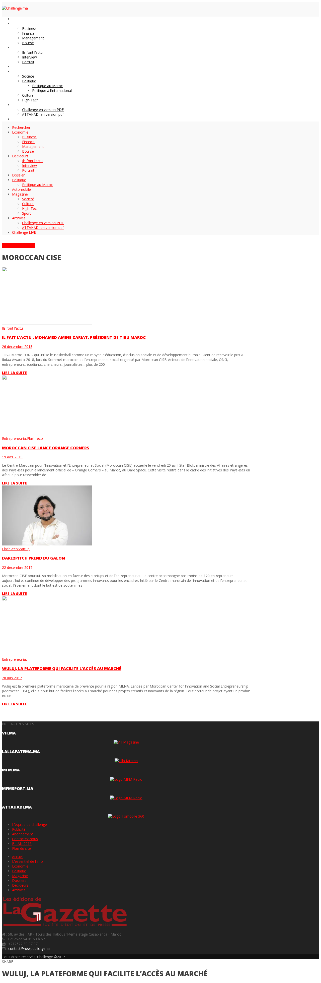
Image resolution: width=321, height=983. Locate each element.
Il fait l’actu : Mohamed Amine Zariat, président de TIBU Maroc (74, 337)
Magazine (20, 875)
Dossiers (19, 880)
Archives (19, 890)
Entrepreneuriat (14, 438)
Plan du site (21, 848)
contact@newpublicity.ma (29, 948)
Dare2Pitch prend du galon (33, 558)
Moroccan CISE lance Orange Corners (45, 448)
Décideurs (20, 885)
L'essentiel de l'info (27, 861)
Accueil (17, 856)
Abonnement (22, 834)
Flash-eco (35, 438)
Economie (20, 866)
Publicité (19, 829)
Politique (19, 871)
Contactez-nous (25, 838)
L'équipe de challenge (29, 824)
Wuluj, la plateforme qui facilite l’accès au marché (61, 668)
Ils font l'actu (12, 328)
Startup (24, 548)
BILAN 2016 (22, 843)
